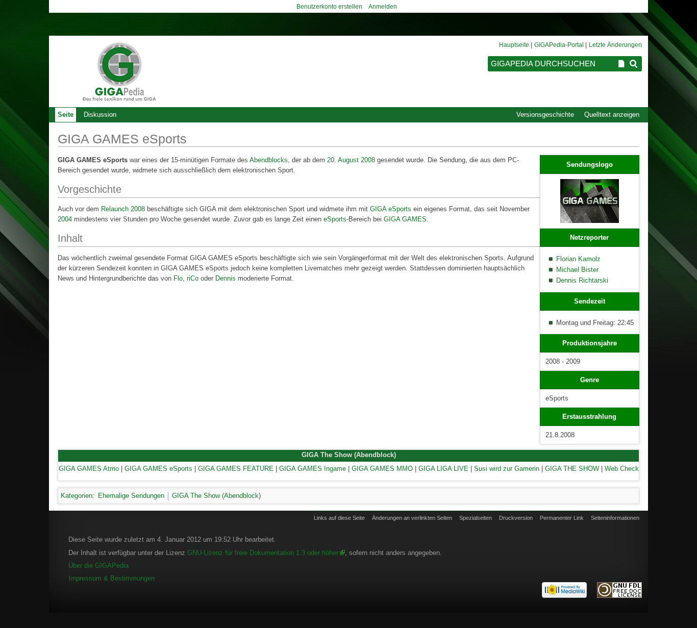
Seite (65, 114)
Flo (178, 278)
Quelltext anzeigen (611, 114)
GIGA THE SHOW (572, 468)
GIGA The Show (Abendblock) (349, 455)
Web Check (622, 468)
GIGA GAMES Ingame (312, 468)
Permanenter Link (562, 518)
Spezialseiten (475, 518)
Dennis (225, 278)
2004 (65, 219)
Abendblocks (269, 160)
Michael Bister (577, 269)
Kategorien (76, 495)
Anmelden (382, 6)
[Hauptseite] (119, 71)
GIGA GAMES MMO (382, 468)
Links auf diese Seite (339, 518)
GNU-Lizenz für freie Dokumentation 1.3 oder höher (262, 553)
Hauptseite (514, 44)
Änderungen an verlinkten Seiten (412, 518)
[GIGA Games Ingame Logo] (589, 200)
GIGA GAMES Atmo (89, 468)
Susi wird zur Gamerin (506, 468)
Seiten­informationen (615, 518)
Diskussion (100, 114)
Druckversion (516, 518)
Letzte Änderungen (615, 44)
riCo (192, 278)
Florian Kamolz (578, 259)
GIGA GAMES (405, 219)
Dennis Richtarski (582, 280)
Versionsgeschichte (545, 114)
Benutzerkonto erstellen (329, 6)
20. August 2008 (351, 160)
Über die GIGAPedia (98, 565)
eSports (334, 219)
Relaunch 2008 (123, 209)
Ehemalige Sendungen (131, 495)
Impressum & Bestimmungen (111, 578)
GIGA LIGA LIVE (443, 468)
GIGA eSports (390, 209)
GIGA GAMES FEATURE (235, 468)
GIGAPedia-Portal (559, 44)
